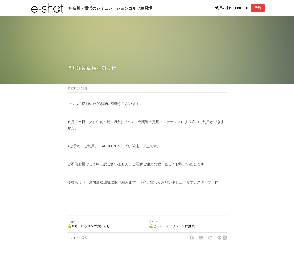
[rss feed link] (225, 238)
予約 (258, 8)
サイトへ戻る (78, 237)
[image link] (47, 7)
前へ (73, 221)
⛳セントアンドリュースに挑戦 (172, 226)
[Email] (219, 238)
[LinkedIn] (210, 238)
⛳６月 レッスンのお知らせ (88, 226)
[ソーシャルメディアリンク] (246, 8)
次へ (152, 221)
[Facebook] (192, 238)
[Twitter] (201, 238)
